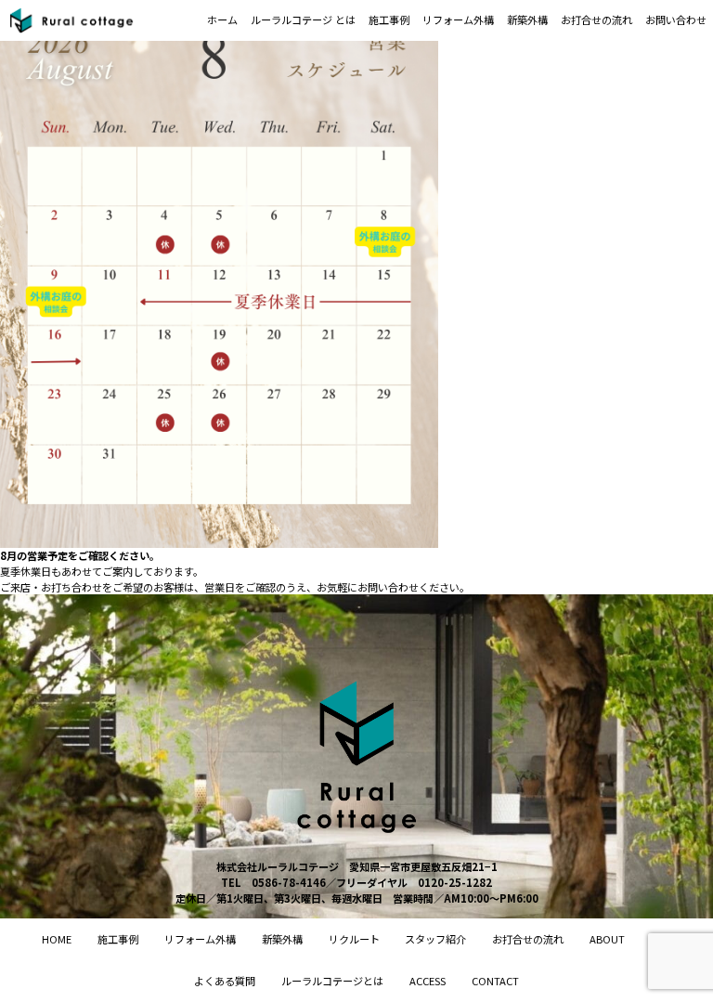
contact (495, 980)
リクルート (354, 938)
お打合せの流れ (596, 19)
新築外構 (527, 19)
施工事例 (389, 19)
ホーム (222, 19)
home (56, 938)
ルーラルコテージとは (332, 980)
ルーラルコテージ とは (303, 19)
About (607, 938)
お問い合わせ (676, 19)
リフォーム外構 (458, 19)
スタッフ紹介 (435, 938)
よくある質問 (224, 980)
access (427, 980)
